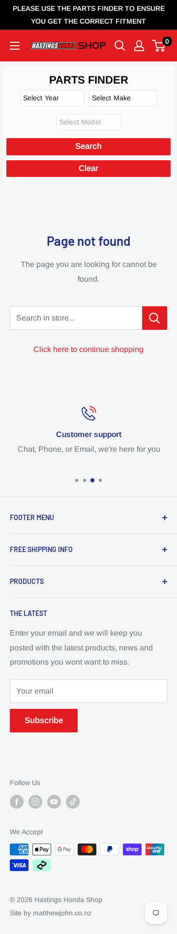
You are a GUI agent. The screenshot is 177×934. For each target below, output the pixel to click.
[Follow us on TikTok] (73, 802)
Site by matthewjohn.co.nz (50, 913)
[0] (159, 46)
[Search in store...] (154, 318)
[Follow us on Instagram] (35, 802)
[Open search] (120, 45)
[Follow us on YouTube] (54, 802)
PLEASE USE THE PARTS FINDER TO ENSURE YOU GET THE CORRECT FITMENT (89, 14)
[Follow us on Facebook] (17, 802)
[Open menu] (15, 46)
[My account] (139, 45)
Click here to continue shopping (88, 349)
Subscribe (44, 720)
